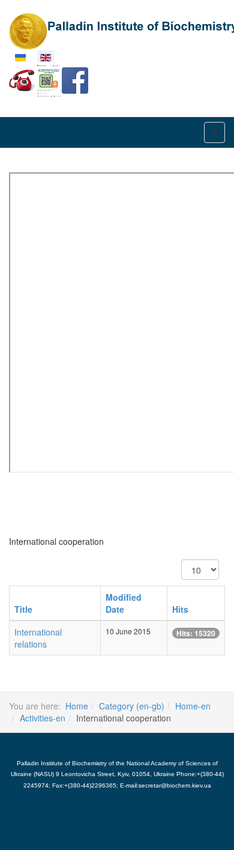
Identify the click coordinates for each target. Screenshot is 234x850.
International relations (38, 638)
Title (23, 609)
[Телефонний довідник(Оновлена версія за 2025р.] (22, 79)
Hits (180, 609)
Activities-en (42, 718)
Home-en (193, 706)
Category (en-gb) (131, 706)
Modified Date (124, 603)
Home (76, 706)
